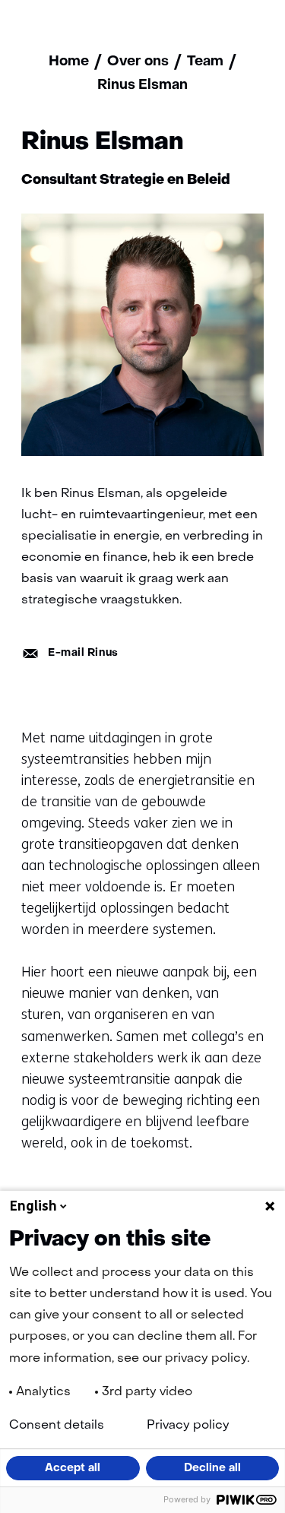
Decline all (212, 1468)
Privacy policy (188, 1426)
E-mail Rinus (83, 653)
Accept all (72, 1468)
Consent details (56, 1426)
